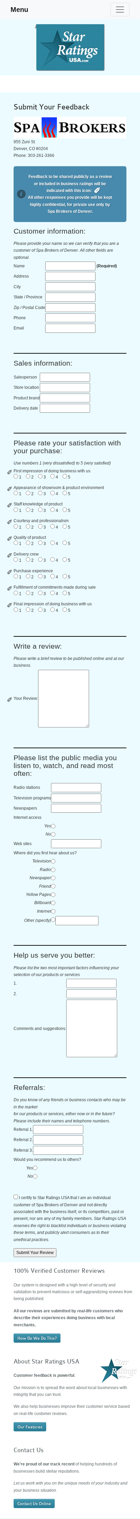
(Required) (107, 266)
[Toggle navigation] (119, 9)
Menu (19, 9)
